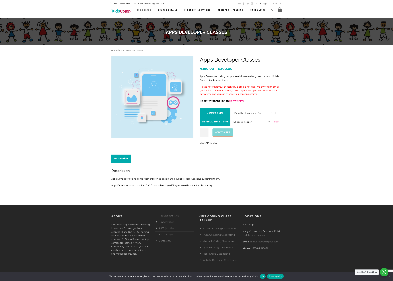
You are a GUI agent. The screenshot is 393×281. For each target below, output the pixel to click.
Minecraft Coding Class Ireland (219, 241)
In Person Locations (197, 10)
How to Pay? (236, 100)
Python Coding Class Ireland (218, 247)
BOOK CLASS (144, 10)
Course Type (215, 112)
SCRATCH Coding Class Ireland (219, 228)
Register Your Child (169, 215)
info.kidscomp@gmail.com (264, 241)
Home (114, 50)
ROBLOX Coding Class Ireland (219, 235)
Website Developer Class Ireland (220, 260)
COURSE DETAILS (167, 10)
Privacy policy (275, 276)
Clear (276, 122)
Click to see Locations (254, 235)
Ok (262, 276)
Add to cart (222, 132)
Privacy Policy (166, 222)
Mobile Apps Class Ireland (216, 253)
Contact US (165, 241)
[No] (389, 276)
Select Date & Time (215, 121)
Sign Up (277, 3)
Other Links (258, 10)
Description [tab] (121, 158)
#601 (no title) (166, 228)
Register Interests (230, 10)
